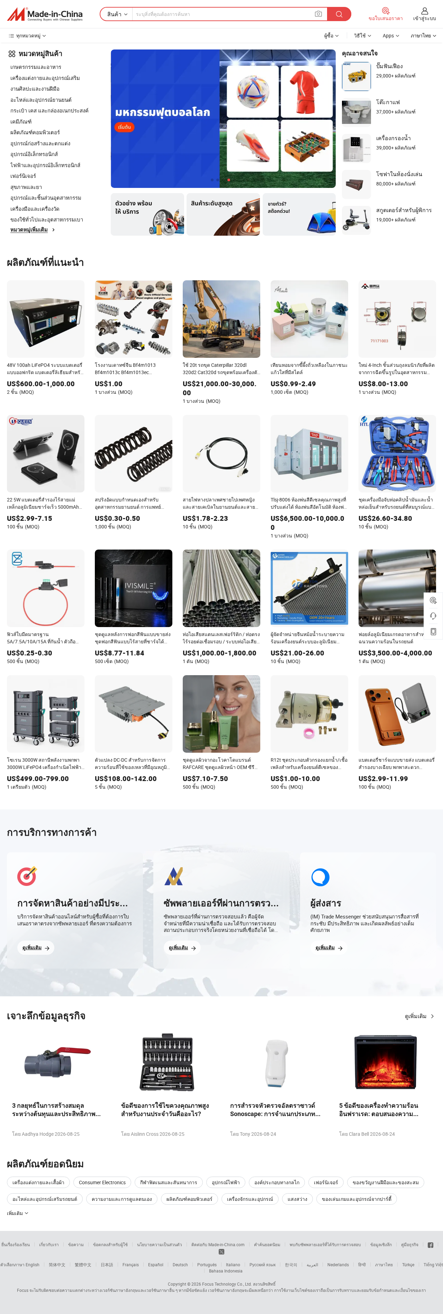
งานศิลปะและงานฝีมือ (35, 88)
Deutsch (180, 1264)
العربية (312, 1264)
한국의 (291, 1264)
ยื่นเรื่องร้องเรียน (15, 1244)
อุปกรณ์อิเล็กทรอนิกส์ (34, 154)
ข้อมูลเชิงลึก (381, 1244)
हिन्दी (362, 1264)
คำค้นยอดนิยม (267, 1244)
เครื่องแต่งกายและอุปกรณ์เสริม (45, 77)
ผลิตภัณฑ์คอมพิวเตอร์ (35, 132)
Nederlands (338, 1264)
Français (131, 1264)
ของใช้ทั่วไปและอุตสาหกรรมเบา (46, 219)
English (32, 1264)
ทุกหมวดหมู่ (28, 35)
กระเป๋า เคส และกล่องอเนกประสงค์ (49, 110)
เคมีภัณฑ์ (20, 121)
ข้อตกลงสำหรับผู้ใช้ (110, 1244)
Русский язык (262, 1264)
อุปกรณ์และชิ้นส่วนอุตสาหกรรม (45, 197)
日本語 (107, 1264)
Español (155, 1264)
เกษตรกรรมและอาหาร (35, 66)
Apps (388, 35)
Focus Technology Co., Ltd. (227, 1284)
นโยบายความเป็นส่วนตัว (159, 1244)
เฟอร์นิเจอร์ (23, 175)
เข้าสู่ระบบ (424, 18)
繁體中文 (83, 1264)
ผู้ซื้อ (328, 35)
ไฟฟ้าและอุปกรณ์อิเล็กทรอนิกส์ (45, 165)
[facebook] (430, 1244)
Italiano (233, 1264)
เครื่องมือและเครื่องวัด (35, 208)
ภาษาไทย (384, 1264)
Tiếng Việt (433, 1264)
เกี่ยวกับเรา (49, 1244)
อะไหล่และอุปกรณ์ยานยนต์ (41, 99)
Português (207, 1264)
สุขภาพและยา (26, 186)
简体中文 (57, 1264)
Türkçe (408, 1264)
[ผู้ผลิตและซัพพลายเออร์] (44, 14)
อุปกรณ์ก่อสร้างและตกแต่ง (40, 143)
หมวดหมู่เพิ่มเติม (29, 230)
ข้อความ (76, 1244)
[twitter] (221, 1251)
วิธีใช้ (360, 35)
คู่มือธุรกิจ (409, 1244)
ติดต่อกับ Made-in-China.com (218, 1244)
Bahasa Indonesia (226, 1271)
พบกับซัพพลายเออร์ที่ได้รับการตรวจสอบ (325, 1244)
